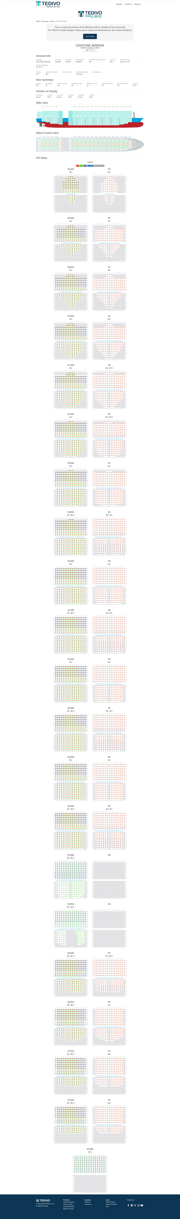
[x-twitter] (135, 1205)
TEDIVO (38, 21)
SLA (107, 1206)
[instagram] (138, 1205)
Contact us (88, 1204)
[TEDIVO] (47, 4)
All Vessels (52, 21)
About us (87, 1202)
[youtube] (142, 1205)
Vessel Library (44, 21)
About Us (137, 4)
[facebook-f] (128, 1205)
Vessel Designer (68, 1202)
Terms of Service (111, 1204)
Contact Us (128, 4)
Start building (90, 36)
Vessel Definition (69, 1206)
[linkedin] (131, 1205)
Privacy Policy (110, 1202)
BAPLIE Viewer (68, 1209)
